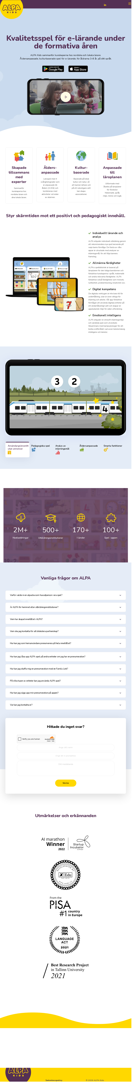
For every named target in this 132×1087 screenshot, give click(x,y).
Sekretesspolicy (54, 1080)
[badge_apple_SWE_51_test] (78, 69)
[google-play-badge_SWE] (53, 69)
